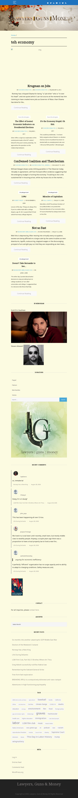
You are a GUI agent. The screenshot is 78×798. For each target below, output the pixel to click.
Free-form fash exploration (22, 675)
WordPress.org (17, 772)
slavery (47, 732)
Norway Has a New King (20, 484)
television (15, 737)
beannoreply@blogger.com (27, 232)
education (15, 709)
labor (16, 722)
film (44, 709)
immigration (40, 718)
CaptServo (23, 477)
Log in (14, 757)
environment (34, 708)
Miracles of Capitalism (53, 196)
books (50, 700)
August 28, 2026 (36, 484)
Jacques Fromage (25, 532)
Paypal (14, 380)
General (47, 165)
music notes (49, 723)
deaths (61, 704)
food (51, 709)
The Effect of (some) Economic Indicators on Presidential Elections (24, 124)
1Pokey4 (23, 495)
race (53, 728)
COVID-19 (53, 704)
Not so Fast (39, 228)
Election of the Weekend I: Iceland (25, 645)
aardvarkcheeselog (26, 556)
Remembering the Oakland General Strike (28, 670)
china (14, 704)
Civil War (30, 704)
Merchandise (16, 390)
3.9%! (24, 196)
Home (13, 35)
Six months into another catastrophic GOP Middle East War (34, 640)
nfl (40, 728)
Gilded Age (30, 714)
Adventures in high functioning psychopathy (29, 684)
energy (24, 709)
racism (60, 727)
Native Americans (18, 728)
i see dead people (54, 718)
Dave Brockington (25, 90)
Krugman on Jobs (39, 86)
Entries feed (16, 762)
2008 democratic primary (19, 700)
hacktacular (52, 714)
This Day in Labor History (39, 736)
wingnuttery (18, 741)
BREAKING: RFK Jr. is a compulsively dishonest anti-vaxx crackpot (36, 680)
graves (40, 713)
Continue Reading (21, 107)
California (58, 700)
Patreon (14, 385)
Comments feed (18, 767)
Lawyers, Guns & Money (39, 784)
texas (22, 737)
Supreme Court (58, 732)
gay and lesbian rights (18, 714)
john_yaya (23, 513)
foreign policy (59, 709)
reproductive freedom (19, 732)
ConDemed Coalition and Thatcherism (39, 161)
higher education (27, 718)
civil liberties (21, 704)
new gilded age (31, 728)
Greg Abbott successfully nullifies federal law (29, 665)
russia (31, 732)
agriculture (32, 700)
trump (57, 737)
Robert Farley (18, 200)
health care (15, 718)
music (40, 723)
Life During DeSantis (19, 521)
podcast (47, 728)
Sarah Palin (38, 732)
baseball (42, 699)
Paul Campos (47, 200)
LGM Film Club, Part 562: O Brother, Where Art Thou (28, 503)
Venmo (14, 395)
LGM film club (28, 723)
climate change (41, 704)
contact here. (34, 610)
